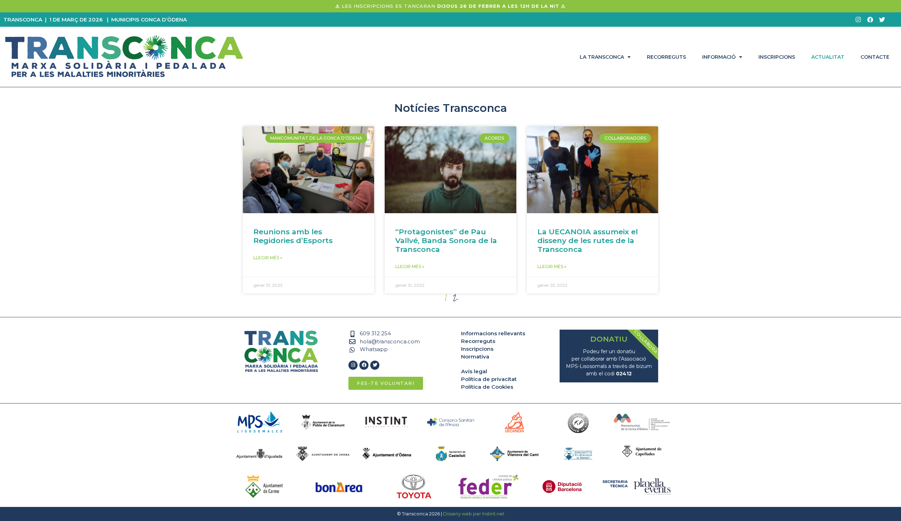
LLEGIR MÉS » (267, 257)
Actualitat (827, 57)
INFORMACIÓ (719, 57)
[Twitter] (882, 19)
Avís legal (474, 371)
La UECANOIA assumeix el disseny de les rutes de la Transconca (587, 240)
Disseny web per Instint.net (473, 513)
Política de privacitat (489, 379)
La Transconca (602, 57)
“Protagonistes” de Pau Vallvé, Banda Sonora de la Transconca (446, 240)
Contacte (875, 57)
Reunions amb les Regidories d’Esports (293, 236)
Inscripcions (776, 57)
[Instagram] (858, 19)
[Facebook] (870, 19)
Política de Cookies (487, 386)
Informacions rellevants (493, 333)
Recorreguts (666, 57)
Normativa (475, 356)
